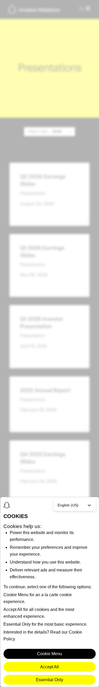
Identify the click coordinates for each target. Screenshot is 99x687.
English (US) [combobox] (68, 505)
